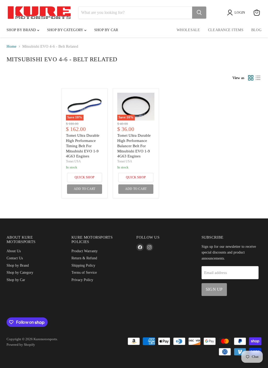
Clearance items (225, 30)
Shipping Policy (83, 265)
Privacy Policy (82, 280)
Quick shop (84, 177)
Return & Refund (84, 258)
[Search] (199, 13)
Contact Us (15, 258)
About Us (14, 251)
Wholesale (188, 30)
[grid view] (250, 77)
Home (11, 46)
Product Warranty (84, 251)
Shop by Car (16, 280)
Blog (256, 30)
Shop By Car (106, 30)
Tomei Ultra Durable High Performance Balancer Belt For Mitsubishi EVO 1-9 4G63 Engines (134, 145)
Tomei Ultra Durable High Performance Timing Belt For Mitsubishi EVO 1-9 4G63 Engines (82, 145)
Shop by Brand (22, 30)
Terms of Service (84, 272)
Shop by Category (65, 30)
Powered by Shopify (21, 345)
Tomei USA (73, 161)
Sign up (214, 289)
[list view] (258, 77)
